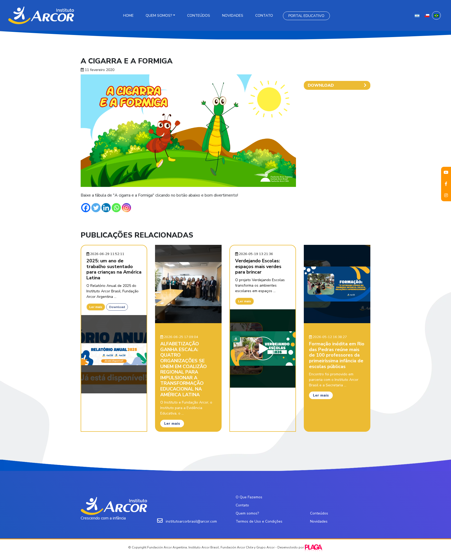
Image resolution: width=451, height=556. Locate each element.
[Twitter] (95, 207)
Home (128, 15)
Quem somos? (159, 15)
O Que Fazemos (249, 497)
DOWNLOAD (321, 85)
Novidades (232, 15)
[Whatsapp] (116, 207)
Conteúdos (198, 15)
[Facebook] (85, 207)
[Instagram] (126, 207)
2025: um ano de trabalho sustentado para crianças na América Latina (113, 269)
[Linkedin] (106, 207)
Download (117, 307)
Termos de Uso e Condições (259, 521)
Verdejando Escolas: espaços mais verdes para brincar (258, 266)
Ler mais (95, 307)
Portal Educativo (306, 15)
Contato (264, 15)
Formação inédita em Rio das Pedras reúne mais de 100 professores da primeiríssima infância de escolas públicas (336, 355)
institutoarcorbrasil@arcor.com (191, 521)
